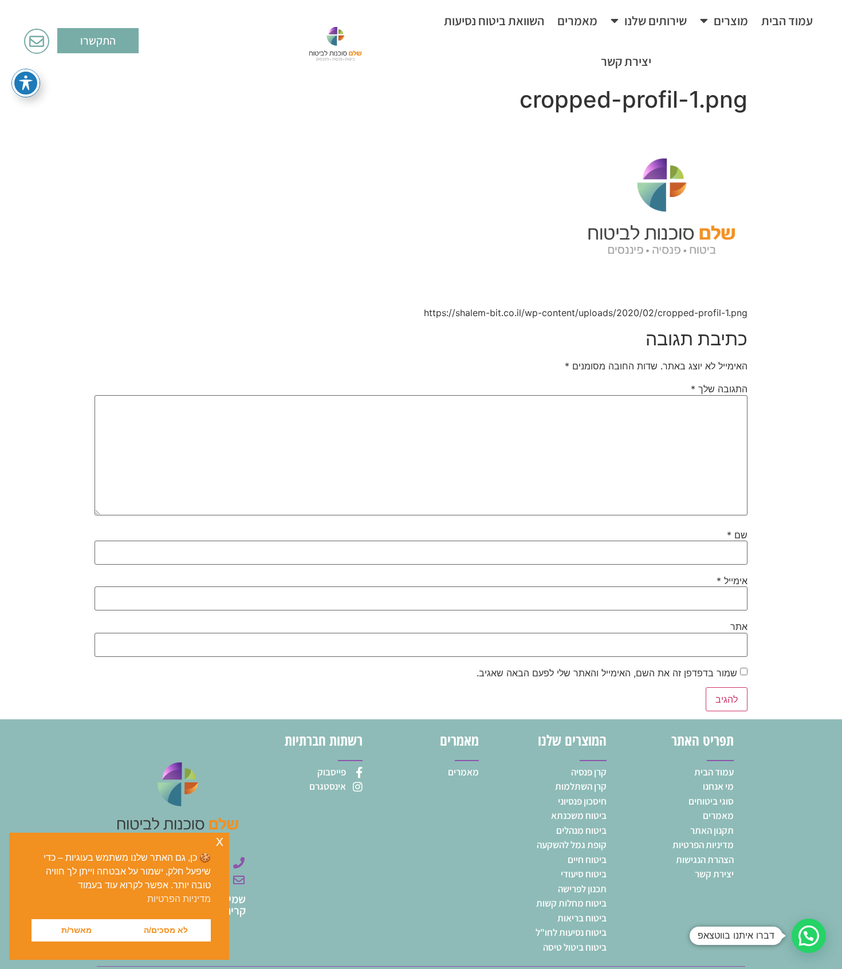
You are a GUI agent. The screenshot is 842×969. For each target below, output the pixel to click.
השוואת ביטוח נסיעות (494, 21)
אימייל (732, 580)
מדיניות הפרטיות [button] (179, 899)
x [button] (219, 841)
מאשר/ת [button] (76, 930)
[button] (809, 936)
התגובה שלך (719, 388)
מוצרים (731, 21)
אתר (738, 626)
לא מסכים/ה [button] (166, 930)
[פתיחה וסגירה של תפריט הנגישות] (26, 83)
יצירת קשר (626, 61)
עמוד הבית (787, 21)
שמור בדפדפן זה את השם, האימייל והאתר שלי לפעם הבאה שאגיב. (607, 672)
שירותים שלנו (655, 21)
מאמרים (577, 21)
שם (737, 534)
